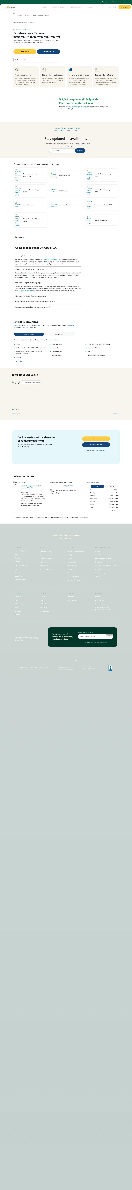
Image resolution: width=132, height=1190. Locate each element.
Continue (80, 150)
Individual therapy (45, 551)
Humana (17, 572)
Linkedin (71, 661)
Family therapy (44, 562)
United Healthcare (20, 579)
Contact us (98, 596)
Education (114, 2)
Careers (101, 604)
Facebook (63, 661)
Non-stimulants (71, 569)
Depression (98, 562)
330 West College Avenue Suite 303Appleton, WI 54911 (31, 487)
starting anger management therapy (77, 106)
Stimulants (70, 573)
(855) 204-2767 (99, 600)
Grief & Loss (43, 607)
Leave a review (16, 414)
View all (97, 576)
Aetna (16, 554)
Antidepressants (71, 555)
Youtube (67, 661)
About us (94, 2)
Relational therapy (100, 573)
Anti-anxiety (71, 558)
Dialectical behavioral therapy (105, 565)
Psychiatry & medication (59, 7)
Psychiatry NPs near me (74, 580)
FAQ (16, 600)
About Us (18, 596)
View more (19, 361)
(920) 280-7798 (68, 486)
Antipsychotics (71, 562)
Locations (90, 7)
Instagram (56, 661)
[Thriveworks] (10, 7)
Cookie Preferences (87, 670)
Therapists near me (45, 569)
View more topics (44, 611)
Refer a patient (112, 7)
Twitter (75, 661)
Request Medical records (88, 668)
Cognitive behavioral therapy (105, 558)
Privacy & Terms (86, 666)
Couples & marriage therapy (47, 555)
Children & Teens (45, 604)
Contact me (101, 450)
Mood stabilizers (72, 565)
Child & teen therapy (45, 558)
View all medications (73, 576)
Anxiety (97, 551)
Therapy (44, 7)
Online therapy (44, 565)
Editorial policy (19, 604)
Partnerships (105, 2)
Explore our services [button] (21, 60)
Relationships (43, 596)
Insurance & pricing (76, 7)
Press (16, 607)
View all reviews (115, 414)
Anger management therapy (50, 259)
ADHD (97, 555)
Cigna (16, 569)
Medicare (17, 561)
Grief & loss (98, 569)
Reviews (17, 614)
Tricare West (18, 576)
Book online (124, 7)
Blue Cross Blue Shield (21, 565)
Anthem (17, 558)
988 (102, 609)
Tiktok (59, 661)
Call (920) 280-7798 (48, 51)
